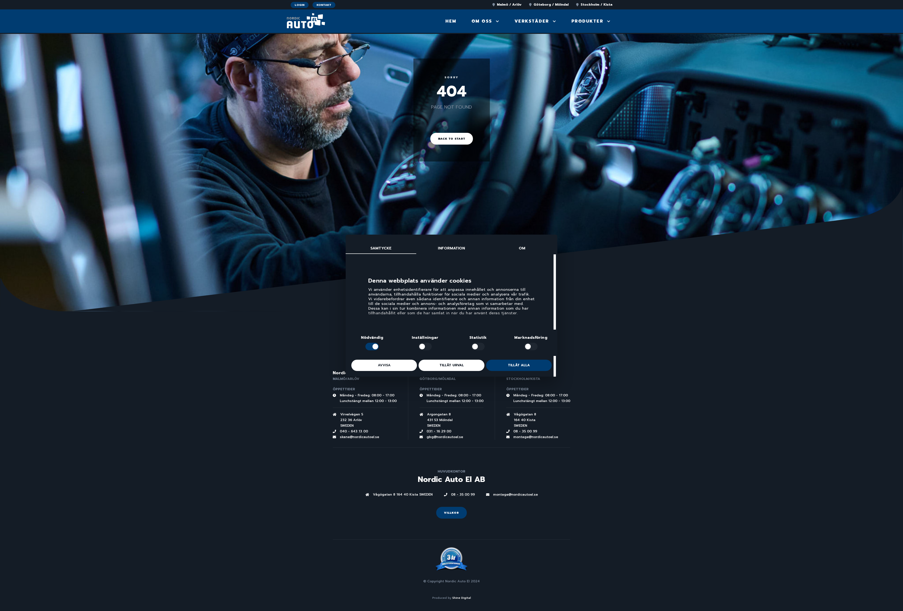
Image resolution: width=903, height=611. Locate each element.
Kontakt (324, 5)
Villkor (451, 513)
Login (300, 5)
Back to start (451, 139)
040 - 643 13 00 (354, 431)
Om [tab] (522, 248)
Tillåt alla (519, 365)
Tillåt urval (452, 365)
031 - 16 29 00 (439, 431)
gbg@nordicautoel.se (445, 436)
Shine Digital (461, 598)
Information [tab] (451, 248)
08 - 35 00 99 (525, 431)
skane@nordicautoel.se (359, 436)
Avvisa (384, 365)
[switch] (425, 346)
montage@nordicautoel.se (535, 436)
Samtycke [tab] (381, 248)
